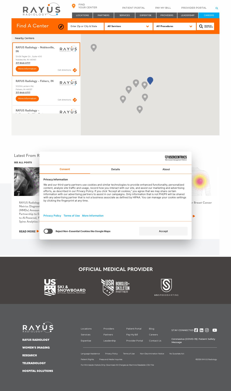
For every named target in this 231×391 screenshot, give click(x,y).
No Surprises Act (176, 353)
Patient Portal (133, 7)
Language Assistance (90, 353)
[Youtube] (214, 330)
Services (125, 15)
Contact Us (155, 340)
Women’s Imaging (36, 348)
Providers (166, 15)
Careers (209, 15)
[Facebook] (196, 330)
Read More (27, 231)
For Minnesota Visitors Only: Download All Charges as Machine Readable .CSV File (117, 365)
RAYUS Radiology (209, 359)
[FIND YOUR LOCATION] (61, 27)
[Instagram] (207, 330)
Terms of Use (129, 353)
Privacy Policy (111, 353)
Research (29, 355)
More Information (27, 68)
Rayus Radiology (35, 340)
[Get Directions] (75, 71)
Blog (151, 328)
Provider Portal (193, 7)
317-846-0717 (23, 63)
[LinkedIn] (201, 330)
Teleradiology (34, 363)
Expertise (146, 15)
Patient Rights (87, 359)
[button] (150, 81)
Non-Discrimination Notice (152, 353)
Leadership (187, 15)
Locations (82, 15)
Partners (103, 15)
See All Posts (23, 162)
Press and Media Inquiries (110, 359)
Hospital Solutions (37, 371)
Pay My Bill (163, 7)
